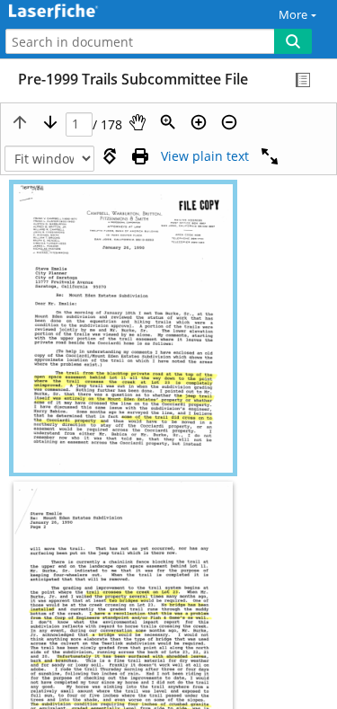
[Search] (293, 41)
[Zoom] (168, 122)
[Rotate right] (109, 156)
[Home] (76, 12)
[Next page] (50, 122)
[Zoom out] (229, 122)
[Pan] (137, 122)
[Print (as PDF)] (140, 156)
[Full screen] (269, 156)
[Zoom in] (198, 122)
